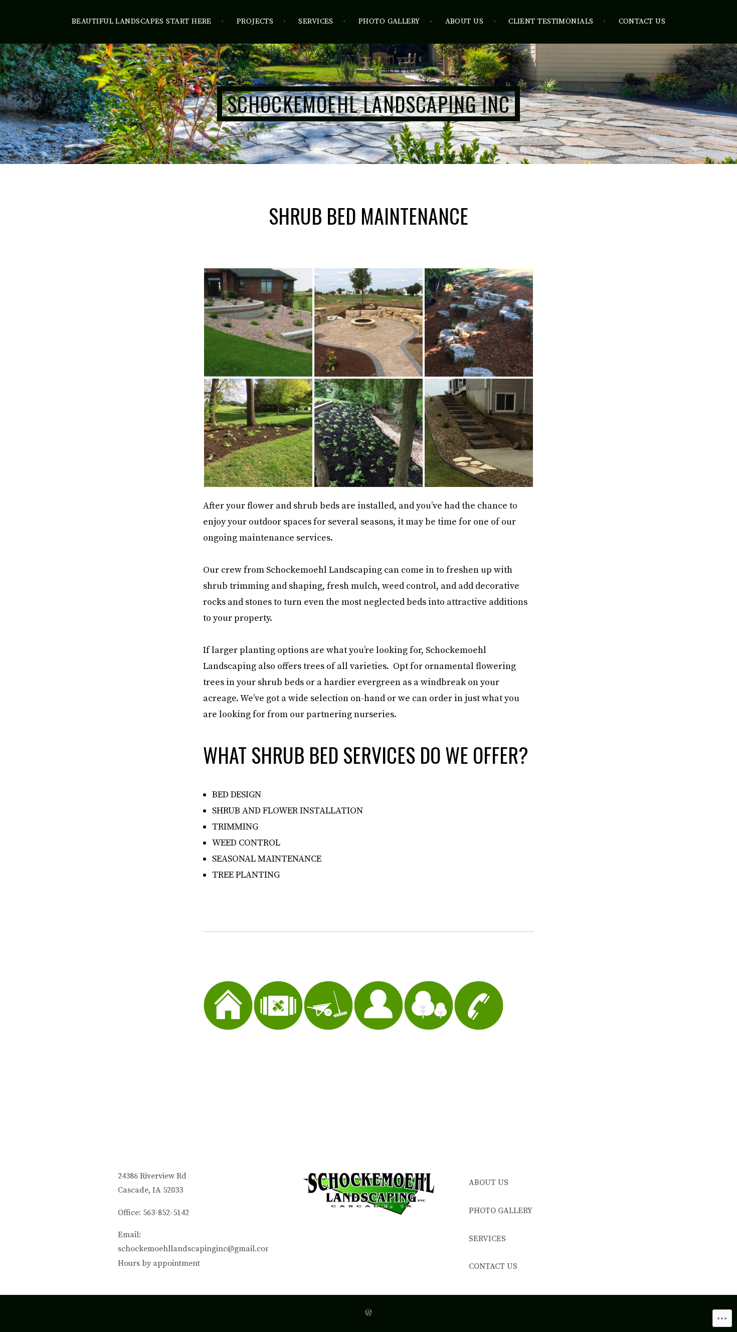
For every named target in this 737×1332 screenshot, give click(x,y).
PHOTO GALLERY (389, 21)
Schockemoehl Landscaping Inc (368, 104)
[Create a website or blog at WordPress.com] (368, 1313)
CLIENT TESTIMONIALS (551, 21)
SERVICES (315, 21)
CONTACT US (642, 21)
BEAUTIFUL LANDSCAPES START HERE (142, 21)
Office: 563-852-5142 (153, 1213)
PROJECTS (255, 21)
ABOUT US (464, 21)
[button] (258, 322)
